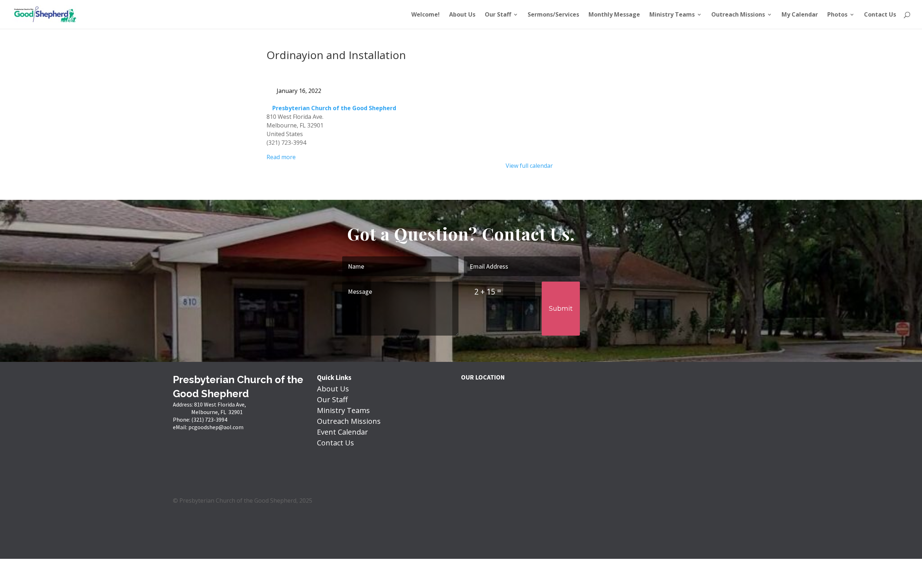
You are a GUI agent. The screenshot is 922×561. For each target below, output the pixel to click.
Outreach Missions (738, 15)
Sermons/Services (553, 15)
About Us (462, 15)
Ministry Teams (672, 15)
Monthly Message (614, 15)
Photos (837, 15)
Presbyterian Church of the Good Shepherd (334, 108)
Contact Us (880, 15)
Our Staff (498, 15)
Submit (561, 309)
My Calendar (800, 15)
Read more (281, 157)
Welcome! (425, 15)
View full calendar (529, 166)
